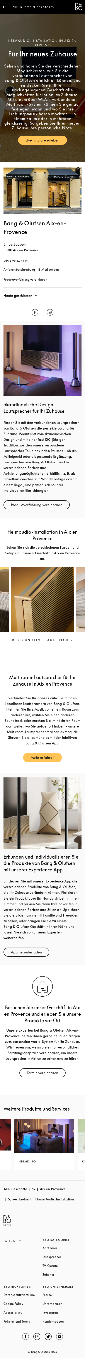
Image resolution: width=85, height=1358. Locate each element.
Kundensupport (62, 1321)
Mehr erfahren (46, 758)
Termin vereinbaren (46, 1074)
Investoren (62, 1312)
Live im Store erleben (46, 141)
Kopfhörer (62, 1248)
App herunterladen (30, 953)
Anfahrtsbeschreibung (19, 269)
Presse (62, 1295)
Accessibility (22, 1312)
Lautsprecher (62, 1257)
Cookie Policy (22, 1303)
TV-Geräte (62, 1265)
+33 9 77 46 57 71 (15, 261)
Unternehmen (62, 1303)
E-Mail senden (48, 269)
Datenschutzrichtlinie (22, 1295)
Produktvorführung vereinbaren (25, 279)
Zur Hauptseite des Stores (33, 7)
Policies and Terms (22, 1321)
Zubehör (62, 1274)
